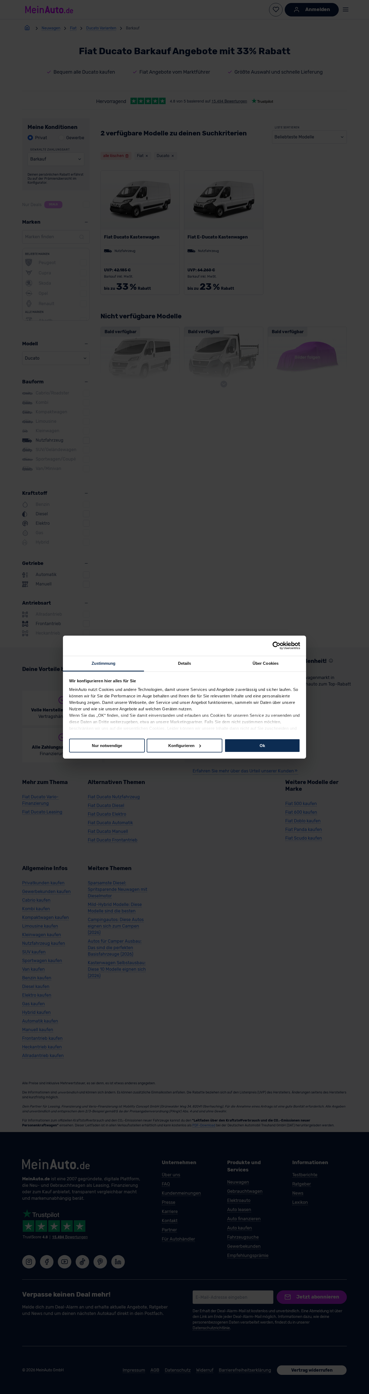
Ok (262, 745)
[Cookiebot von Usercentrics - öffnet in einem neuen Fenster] (276, 646)
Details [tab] (184, 663)
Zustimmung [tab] (104, 663)
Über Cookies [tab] (266, 663)
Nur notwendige (107, 745)
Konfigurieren (181, 745)
